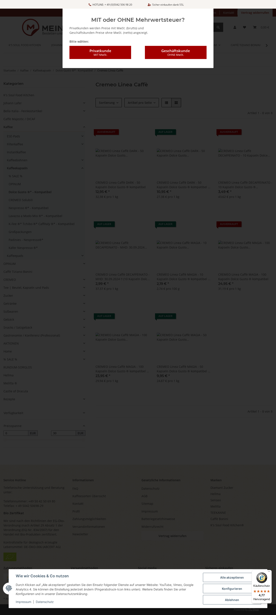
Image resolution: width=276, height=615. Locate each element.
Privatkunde (100, 52)
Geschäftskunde (175, 52)
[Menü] (269, 572)
